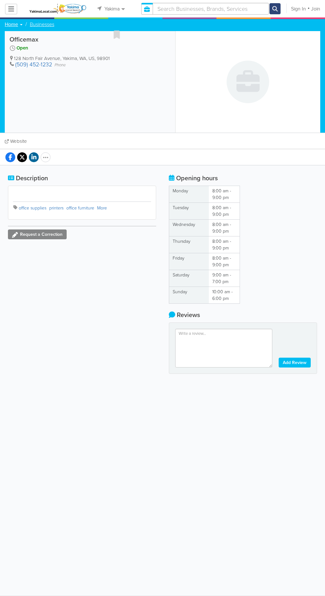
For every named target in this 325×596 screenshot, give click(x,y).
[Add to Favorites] (117, 34)
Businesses (42, 24)
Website (18, 141)
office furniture (80, 208)
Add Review (295, 362)
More (102, 208)
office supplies (32, 208)
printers (56, 208)
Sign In (298, 8)
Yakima (111, 8)
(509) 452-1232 (33, 64)
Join (315, 8)
